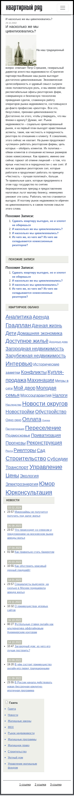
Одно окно (13, 420)
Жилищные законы (19, 721)
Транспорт (17, 467)
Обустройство (50, 411)
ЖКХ (11, 727)
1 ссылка (25, 784)
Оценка (46, 420)
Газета (12, 708)
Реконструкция (44, 442)
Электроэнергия (22, 484)
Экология (29, 475)
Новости (12, 500)
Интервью (19, 363)
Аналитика (19, 317)
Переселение (43, 428)
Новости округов (45, 403)
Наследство (13, 404)
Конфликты (34, 372)
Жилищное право (18, 745)
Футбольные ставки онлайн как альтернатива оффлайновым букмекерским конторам (30, 628)
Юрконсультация (29, 492)
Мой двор (24, 388)
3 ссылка (55, 784)
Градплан (18, 325)
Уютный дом (15, 757)
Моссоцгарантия (36, 395)
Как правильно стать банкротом (34, 551)
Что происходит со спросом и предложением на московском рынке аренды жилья (30, 533)
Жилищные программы (22, 739)
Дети (11, 333)
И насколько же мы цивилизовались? (37, 229)
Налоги (59, 395)
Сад (41, 450)
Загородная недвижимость (35, 348)
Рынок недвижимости (21, 733)
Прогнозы (16, 443)
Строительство (26, 458)
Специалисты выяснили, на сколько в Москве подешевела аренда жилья (28, 588)
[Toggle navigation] (62, 8)
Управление (45, 467)
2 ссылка (40, 784)
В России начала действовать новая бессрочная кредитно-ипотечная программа (29, 686)
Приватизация (46, 435)
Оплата (31, 419)
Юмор (47, 484)
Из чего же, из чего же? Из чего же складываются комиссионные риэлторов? (34, 241)
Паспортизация (15, 428)
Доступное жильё (27, 341)
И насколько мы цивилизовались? (35, 233)
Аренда (41, 317)
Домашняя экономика (39, 333)
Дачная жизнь (47, 325)
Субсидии (57, 458)
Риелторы (25, 450)
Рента (9, 450)
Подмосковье (18, 435)
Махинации (40, 380)
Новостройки (20, 411)
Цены (12, 475)
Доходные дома (58, 341)
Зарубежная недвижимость (36, 355)
